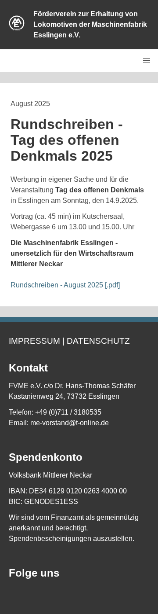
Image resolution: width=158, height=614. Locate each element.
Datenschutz (98, 341)
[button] (146, 60)
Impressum (34, 341)
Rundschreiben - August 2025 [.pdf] (65, 285)
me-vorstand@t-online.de (69, 422)
